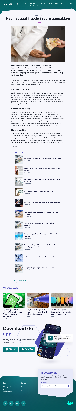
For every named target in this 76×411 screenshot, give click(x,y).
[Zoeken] (74, 4)
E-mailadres (45, 382)
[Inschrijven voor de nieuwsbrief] (68, 386)
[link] (11, 4)
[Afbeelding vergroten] (62, 28)
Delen (39, 23)
